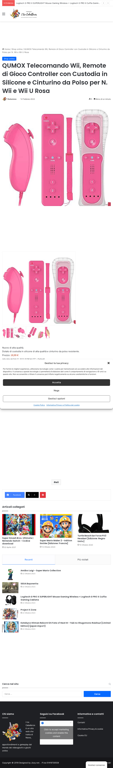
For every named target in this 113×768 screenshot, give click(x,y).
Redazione (12, 99)
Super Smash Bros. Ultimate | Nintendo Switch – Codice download (17, 541)
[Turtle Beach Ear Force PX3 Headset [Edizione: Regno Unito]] (94, 523)
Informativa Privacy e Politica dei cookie (63, 405)
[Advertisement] (56, 37)
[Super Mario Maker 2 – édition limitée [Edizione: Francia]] (56, 526)
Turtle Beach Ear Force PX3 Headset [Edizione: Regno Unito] (92, 538)
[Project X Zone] (10, 613)
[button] (108, 363)
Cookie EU (82, 735)
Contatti (81, 722)
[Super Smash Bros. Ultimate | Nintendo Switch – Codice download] (18, 524)
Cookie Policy (39, 405)
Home (7, 49)
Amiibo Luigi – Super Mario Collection (41, 570)
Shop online (17, 49)
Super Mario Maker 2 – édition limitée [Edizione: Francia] (56, 542)
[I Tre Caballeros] (24, 13)
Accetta (56, 382)
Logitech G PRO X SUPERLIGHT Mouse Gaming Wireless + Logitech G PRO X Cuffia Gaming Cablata (61, 3)
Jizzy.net (35, 763)
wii (57, 482)
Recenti (29, 559)
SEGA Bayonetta (29, 583)
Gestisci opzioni (56, 398)
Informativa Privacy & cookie (90, 729)
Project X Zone (28, 609)
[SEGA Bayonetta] (10, 587)
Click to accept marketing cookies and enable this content (56, 732)
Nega (56, 390)
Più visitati (83, 559)
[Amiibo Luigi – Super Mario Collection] (10, 574)
